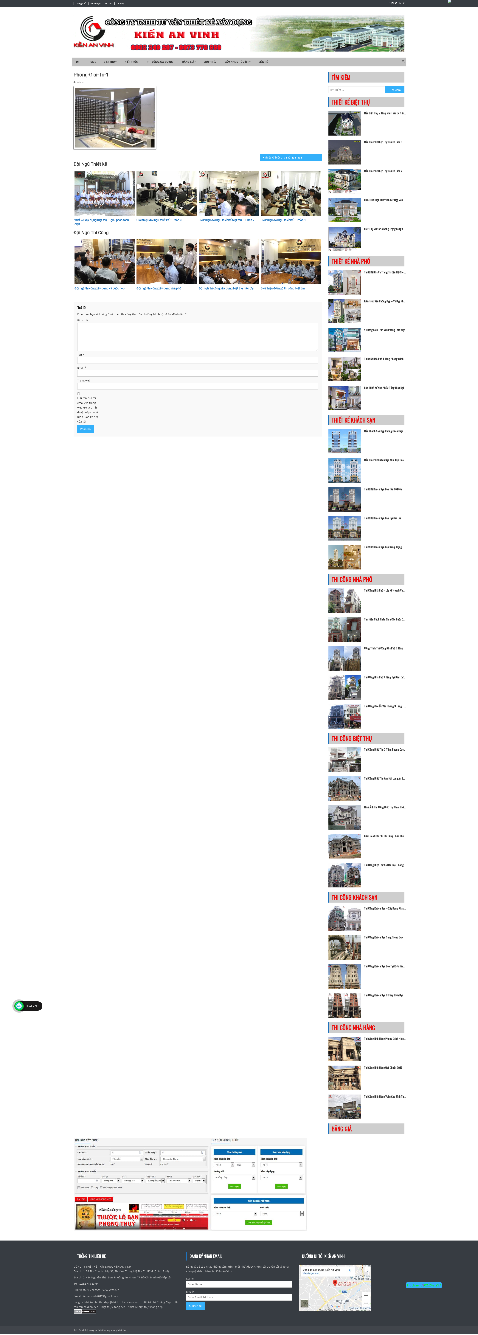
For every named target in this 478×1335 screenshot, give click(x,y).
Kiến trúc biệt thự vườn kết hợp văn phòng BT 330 (385, 200)
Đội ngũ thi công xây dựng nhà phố (158, 288)
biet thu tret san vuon (125, 1302)
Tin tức (108, 3)
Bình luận (83, 320)
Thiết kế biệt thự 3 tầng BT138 (283, 157)
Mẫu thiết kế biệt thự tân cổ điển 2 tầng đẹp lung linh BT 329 (385, 171)
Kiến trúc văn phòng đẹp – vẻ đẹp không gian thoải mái (385, 301)
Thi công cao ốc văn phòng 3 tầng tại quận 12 (385, 706)
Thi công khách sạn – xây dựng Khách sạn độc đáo (385, 908)
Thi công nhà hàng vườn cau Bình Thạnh (385, 1096)
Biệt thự (109, 61)
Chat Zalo (33, 1006)
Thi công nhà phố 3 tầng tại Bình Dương (385, 677)
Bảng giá (188, 61)
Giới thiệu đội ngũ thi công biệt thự (283, 288)
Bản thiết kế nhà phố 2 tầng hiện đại (384, 387)
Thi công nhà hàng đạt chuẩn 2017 (383, 1067)
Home (92, 61)
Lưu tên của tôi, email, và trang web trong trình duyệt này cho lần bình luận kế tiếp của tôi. (88, 409)
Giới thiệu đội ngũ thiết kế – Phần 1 (283, 220)
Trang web (84, 380)
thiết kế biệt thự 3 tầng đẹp (145, 1307)
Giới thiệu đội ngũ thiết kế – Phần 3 (159, 220)
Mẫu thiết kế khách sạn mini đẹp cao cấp (385, 460)
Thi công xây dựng (160, 61)
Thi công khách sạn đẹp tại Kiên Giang (385, 966)
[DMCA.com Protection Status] (85, 1312)
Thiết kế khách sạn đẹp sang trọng (383, 547)
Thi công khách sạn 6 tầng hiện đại (383, 995)
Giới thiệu (95, 3)
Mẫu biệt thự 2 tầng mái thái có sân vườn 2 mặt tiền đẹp (385, 113)
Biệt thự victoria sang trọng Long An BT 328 (385, 229)
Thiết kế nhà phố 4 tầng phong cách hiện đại (385, 359)
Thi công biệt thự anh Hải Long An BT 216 (385, 778)
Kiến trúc (131, 61)
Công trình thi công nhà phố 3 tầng (383, 648)
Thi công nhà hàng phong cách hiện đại (385, 1038)
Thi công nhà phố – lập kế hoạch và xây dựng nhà (385, 590)
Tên (80, 354)
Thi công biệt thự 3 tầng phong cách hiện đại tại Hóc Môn (385, 749)
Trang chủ (81, 3)
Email (81, 367)
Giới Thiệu (210, 61)
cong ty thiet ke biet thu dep (92, 1302)
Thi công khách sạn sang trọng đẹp (383, 937)
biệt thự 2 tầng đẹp (113, 1307)
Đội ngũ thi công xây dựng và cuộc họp (100, 288)
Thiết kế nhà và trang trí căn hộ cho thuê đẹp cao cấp (385, 272)
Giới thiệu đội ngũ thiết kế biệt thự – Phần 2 (226, 220)
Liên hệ (120, 3)
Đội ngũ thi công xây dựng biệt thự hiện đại (226, 288)
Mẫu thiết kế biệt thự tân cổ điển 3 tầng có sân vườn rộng (385, 142)
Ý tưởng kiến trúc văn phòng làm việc (384, 330)
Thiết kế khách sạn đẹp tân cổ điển (383, 489)
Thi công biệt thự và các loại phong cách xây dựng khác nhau (385, 865)
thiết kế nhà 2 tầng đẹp (156, 1302)
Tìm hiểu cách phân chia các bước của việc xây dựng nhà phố (385, 619)
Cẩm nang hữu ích (237, 61)
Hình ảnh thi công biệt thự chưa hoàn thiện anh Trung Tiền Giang (385, 807)
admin (80, 82)
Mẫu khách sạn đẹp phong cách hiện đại (385, 431)
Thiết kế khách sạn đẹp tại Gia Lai (382, 518)
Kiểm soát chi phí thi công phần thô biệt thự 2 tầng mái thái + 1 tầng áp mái (385, 836)
